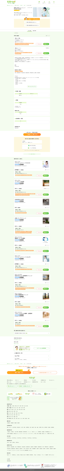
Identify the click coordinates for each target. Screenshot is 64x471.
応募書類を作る (43, 380)
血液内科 (32, 446)
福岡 (12, 418)
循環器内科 (28, 446)
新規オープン (9, 454)
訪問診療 (45, 427)
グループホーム (30, 433)
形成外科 (21, 448)
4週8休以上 (14, 454)
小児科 (24, 448)
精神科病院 (25, 431)
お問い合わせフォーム (12, 386)
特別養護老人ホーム (48, 431)
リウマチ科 (9, 450)
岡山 (12, 414)
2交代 (8, 442)
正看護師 (8, 422)
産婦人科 (27, 448)
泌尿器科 (41, 448)
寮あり (35, 454)
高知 (16, 416)
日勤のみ (13, 442)
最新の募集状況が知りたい (31, 22)
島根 (16, 414)
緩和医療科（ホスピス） (29, 450)
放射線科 (51, 448)
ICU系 (22, 427)
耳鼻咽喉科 (34, 448)
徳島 (10, 416)
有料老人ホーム (16, 433)
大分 (21, 418)
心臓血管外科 (51, 446)
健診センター (44, 433)
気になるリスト (51, 380)
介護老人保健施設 (10, 433)
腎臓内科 (35, 446)
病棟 (7, 427)
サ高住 (35, 433)
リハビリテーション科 (15, 450)
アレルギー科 (21, 450)
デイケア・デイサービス (23, 433)
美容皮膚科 (12, 446)
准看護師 (12, 422)
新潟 (13, 407)
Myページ (17, 380)
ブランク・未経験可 (45, 454)
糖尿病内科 (40, 446)
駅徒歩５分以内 (16, 343)
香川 (12, 416)
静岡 (14, 411)
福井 (19, 407)
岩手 (18, 405)
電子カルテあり (51, 454)
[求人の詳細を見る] (32, 169)
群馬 (24, 409)
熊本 (19, 418)
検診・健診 (36, 427)
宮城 (20, 405)
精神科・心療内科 (46, 448)
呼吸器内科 (19, 446)
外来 (10, 427)
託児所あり (39, 454)
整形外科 (17, 448)
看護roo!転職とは (10, 380)
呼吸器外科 (46, 446)
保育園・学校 (41, 427)
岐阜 (12, 411)
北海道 (13, 405)
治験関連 (52, 427)
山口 (19, 414)
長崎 (16, 418)
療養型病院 (20, 431)
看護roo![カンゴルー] (10, 5)
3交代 (11, 442)
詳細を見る (46, 44)
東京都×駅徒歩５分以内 (17, 339)
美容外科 (8, 446)
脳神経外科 (13, 448)
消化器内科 (23, 446)
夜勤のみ (17, 442)
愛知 (10, 411)
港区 (24, 5)
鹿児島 (26, 418)
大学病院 (12, 431)
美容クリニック (34, 431)
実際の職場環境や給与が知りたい (33, 25)
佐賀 (14, 418)
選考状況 (25, 380)
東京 (10, 409)
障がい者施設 (39, 433)
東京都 (21, 5)
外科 (43, 446)
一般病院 (8, 431)
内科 (16, 446)
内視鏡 (49, 427)
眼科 (30, 448)
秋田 (22, 405)
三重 (16, 411)
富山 (15, 407)
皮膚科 (38, 448)
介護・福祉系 (32, 427)
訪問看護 (27, 427)
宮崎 (23, 418)
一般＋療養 (16, 431)
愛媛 (14, 416)
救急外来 (18, 427)
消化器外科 (9, 448)
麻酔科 (55, 448)
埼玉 (15, 409)
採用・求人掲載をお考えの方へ (26, 386)
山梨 (22, 407)
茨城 (19, 409)
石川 (17, 407)
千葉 (17, 409)
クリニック (29, 431)
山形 (25, 405)
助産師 (18, 422)
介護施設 (43, 431)
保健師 (15, 422)
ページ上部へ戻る (31, 154)
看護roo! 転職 (17, 5)
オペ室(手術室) (14, 427)
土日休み (18, 454)
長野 (24, 407)
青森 (16, 405)
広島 (10, 414)
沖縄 (28, 418)
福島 (27, 405)
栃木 (22, 409)
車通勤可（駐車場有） (30, 454)
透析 (24, 427)
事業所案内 (9, 460)
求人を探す (34, 380)
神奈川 (13, 409)
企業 (53, 433)
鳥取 (14, 414)
